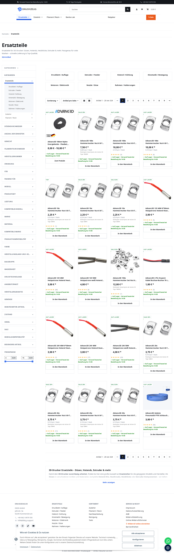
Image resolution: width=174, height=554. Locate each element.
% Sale (151, 17)
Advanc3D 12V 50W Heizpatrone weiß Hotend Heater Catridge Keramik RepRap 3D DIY (91, 279)
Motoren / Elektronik (60, 85)
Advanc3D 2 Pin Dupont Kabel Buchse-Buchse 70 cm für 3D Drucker (157, 279)
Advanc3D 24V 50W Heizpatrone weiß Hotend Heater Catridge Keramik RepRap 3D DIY (124, 346)
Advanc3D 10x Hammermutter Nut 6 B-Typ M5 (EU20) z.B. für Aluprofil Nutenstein (125, 209)
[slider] (5, 361)
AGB (127, 514)
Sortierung (51, 101)
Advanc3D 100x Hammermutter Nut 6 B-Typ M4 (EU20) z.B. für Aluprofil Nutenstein (125, 141)
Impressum (24, 547)
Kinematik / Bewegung (158, 75)
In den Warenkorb (92, 166)
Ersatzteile (9, 81)
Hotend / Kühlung (125, 75)
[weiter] (169, 100)
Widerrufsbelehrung (134, 517)
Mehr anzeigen (109, 482)
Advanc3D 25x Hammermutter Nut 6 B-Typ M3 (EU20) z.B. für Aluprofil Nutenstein (157, 346)
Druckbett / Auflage (59, 75)
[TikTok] (28, 526)
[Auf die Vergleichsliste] (97, 113)
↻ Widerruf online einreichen (138, 524)
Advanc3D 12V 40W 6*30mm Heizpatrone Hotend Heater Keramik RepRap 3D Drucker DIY (157, 209)
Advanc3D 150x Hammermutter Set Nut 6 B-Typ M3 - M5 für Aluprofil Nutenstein (124, 279)
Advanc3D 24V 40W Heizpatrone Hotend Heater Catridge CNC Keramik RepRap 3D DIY (92, 346)
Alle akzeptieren (138, 533)
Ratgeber (111, 17)
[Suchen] (127, 9)
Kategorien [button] (10, 68)
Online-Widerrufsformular (136, 520)
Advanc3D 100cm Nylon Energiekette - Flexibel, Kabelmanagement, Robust (59, 142)
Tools (91, 520)
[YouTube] (33, 526)
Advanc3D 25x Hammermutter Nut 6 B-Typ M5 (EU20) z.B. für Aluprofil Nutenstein (125, 414)
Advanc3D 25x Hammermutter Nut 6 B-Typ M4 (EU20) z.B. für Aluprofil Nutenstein (60, 414)
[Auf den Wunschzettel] (103, 113)
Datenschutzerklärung (135, 511)
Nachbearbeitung (96, 514)
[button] (136, 9)
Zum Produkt (60, 161)
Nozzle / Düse (92, 85)
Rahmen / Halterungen (125, 85)
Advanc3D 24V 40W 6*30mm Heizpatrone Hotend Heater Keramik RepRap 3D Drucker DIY (60, 346)
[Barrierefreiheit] (168, 548)
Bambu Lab (70, 17)
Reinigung (93, 517)
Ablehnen (138, 546)
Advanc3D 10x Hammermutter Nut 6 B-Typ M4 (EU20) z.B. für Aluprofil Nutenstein (92, 209)
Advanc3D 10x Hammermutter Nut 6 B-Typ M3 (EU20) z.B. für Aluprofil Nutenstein (60, 209)
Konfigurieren (138, 539)
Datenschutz (36, 547)
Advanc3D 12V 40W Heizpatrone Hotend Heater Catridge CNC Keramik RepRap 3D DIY (60, 279)
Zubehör (8, 114)
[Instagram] (22, 526)
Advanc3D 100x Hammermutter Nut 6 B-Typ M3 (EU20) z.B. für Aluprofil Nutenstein (92, 141)
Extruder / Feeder (92, 75)
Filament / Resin (11, 118)
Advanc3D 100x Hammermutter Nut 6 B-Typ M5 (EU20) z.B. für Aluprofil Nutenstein (157, 141)
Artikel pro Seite (69, 101)
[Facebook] (17, 526)
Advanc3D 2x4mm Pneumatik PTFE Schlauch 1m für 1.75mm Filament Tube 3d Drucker (156, 414)
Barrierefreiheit (132, 527)
